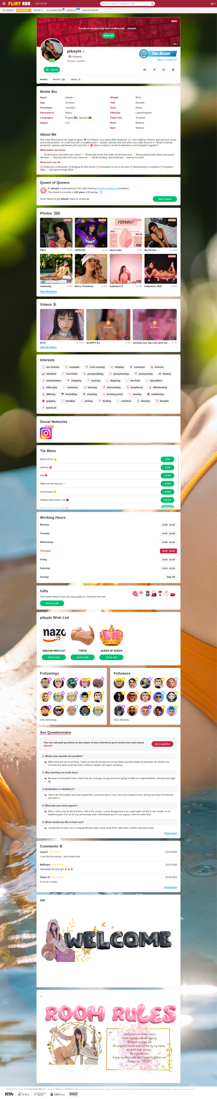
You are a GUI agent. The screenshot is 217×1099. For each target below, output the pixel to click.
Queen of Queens (107, 188)
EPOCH (59, 1089)
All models (8, 10)
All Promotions (54, 10)
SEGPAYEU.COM (71, 1089)
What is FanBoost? (167, 60)
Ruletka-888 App (90, 10)
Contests (71, 10)
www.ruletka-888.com (36, 1089)
